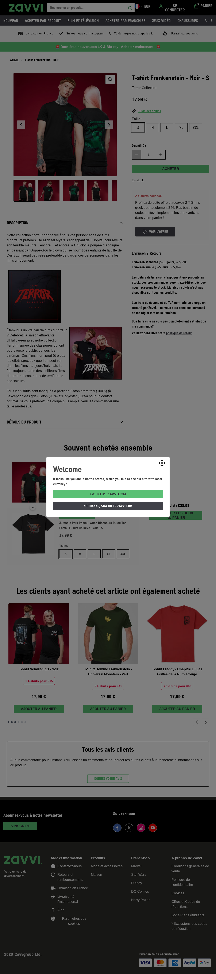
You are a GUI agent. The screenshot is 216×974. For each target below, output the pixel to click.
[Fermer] (162, 463)
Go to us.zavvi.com (108, 494)
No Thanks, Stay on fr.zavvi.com (108, 506)
